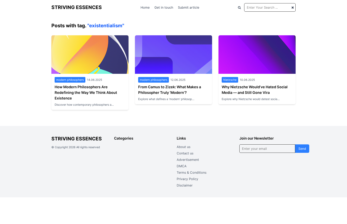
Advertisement (188, 160)
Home (145, 7)
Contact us (185, 153)
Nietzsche (230, 79)
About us (183, 147)
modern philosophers (70, 79)
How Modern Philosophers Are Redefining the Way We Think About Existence (86, 92)
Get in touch (163, 7)
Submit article (188, 7)
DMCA (182, 166)
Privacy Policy (187, 179)
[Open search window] (239, 7)
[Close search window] (292, 7)
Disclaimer (185, 185)
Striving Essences (76, 7)
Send (302, 149)
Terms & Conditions (191, 172)
